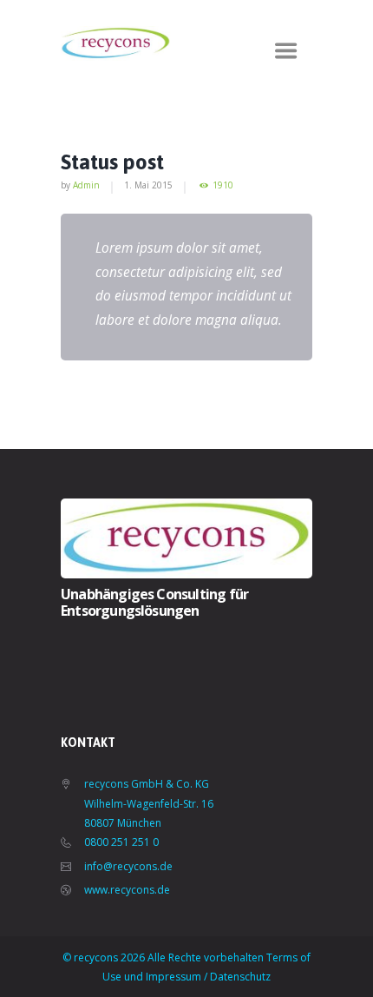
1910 (223, 185)
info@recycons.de (128, 866)
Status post (112, 162)
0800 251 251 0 (121, 842)
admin (86, 185)
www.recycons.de (127, 889)
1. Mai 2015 (148, 185)
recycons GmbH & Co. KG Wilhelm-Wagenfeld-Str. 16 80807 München (148, 803)
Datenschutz (240, 976)
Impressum (173, 976)
